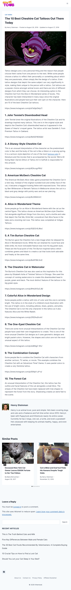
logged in (17, 507)
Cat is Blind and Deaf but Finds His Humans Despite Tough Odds (53, 470)
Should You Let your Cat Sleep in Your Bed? (20, 559)
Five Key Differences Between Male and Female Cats (24, 540)
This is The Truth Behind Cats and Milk (18, 534)
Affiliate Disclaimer (50, 578)
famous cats (53, 154)
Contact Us (27, 578)
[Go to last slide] (4, 464)
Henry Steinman (12, 27)
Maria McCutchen (13, 477)
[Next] (66, 464)
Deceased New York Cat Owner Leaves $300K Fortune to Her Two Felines (17, 470)
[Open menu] (67, 3)
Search (64, 522)
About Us (17, 578)
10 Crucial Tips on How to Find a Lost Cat (20, 553)
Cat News (8, 15)
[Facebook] (4, 572)
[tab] (33, 486)
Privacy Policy (37, 578)
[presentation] (18, 453)
